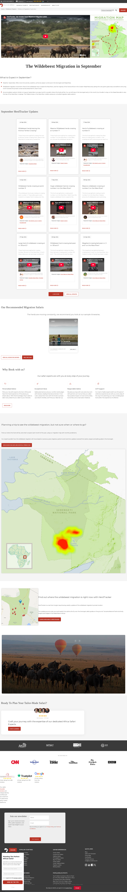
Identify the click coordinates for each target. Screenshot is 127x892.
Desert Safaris (56, 861)
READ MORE (7, 405)
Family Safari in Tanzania (60, 341)
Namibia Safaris (23, 865)
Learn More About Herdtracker (49, 619)
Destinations (33, 5)
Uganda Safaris (23, 863)
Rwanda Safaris (23, 861)
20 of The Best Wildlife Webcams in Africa (63, 877)
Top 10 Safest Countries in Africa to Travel (63, 876)
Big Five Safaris (57, 859)
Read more (21, 171)
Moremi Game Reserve (25, 879)
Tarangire (64, 343)
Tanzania (60, 343)
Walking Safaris (57, 856)
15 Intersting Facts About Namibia (61, 879)
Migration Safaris (57, 865)
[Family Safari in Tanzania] (63, 332)
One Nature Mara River (98, 220)
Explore (72, 349)
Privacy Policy (50, 826)
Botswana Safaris (23, 852)
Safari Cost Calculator (90, 853)
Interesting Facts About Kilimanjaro (62, 883)
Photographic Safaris (58, 858)
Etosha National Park (24, 881)
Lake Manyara (75, 343)
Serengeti (69, 343)
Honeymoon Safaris (58, 854)
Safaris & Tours (21, 5)
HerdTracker (88, 857)
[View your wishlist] (113, 10)
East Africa (54, 343)
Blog (86, 852)
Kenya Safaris (22, 856)
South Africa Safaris (24, 854)
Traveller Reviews (89, 859)
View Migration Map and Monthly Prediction (16, 445)
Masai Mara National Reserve (26, 877)
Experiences (45, 5)
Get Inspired (35, 839)
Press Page (88, 855)
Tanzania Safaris (23, 859)
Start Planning (14, 728)
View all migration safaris (11, 357)
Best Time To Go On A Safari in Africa (62, 881)
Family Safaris (56, 852)
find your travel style (106, 10)
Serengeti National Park (25, 883)
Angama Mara (33, 163)
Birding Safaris (56, 866)
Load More (56, 294)
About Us (55, 5)
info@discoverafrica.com (91, 860)
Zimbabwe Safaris (23, 858)
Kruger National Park (24, 876)
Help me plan (28, 357)
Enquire (123, 10)
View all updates (71, 294)
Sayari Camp (63, 163)
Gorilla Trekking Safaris (58, 863)
